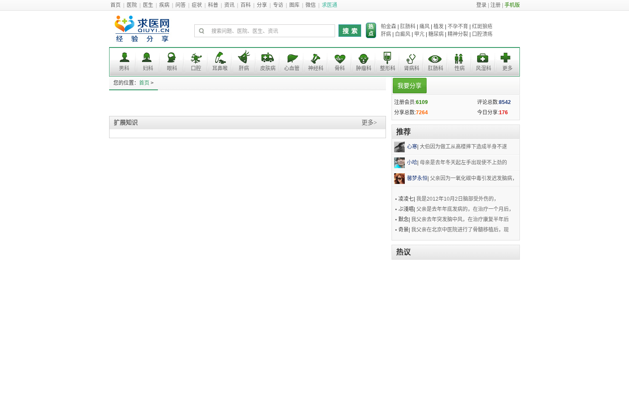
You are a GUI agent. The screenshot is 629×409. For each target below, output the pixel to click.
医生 (148, 5)
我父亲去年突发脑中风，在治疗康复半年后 (460, 219)
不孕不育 (458, 27)
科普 (213, 5)
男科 (124, 68)
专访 (278, 5)
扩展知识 (126, 122)
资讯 (229, 5)
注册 (495, 5)
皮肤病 (268, 68)
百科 (245, 5)
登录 (481, 5)
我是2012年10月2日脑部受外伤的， (457, 199)
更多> (369, 122)
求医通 (329, 5)
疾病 (164, 5)
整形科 (387, 68)
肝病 (386, 34)
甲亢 (419, 34)
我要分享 (409, 85)
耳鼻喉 (220, 68)
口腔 (196, 68)
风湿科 (483, 68)
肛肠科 (407, 27)
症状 (197, 5)
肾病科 (411, 68)
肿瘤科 (363, 68)
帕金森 (388, 27)
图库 (294, 5)
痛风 (424, 27)
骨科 (340, 68)
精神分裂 (458, 34)
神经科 (315, 68)
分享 (262, 5)
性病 (459, 68)
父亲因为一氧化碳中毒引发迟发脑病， (473, 178)
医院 (132, 5)
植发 (438, 27)
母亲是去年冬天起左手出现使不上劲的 (463, 163)
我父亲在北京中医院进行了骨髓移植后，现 (460, 230)
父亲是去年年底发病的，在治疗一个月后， (465, 209)
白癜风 (402, 34)
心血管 (292, 68)
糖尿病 (436, 34)
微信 (311, 5)
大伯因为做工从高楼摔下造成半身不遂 (463, 147)
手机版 (512, 5)
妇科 (148, 68)
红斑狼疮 (482, 27)
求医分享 (142, 31)
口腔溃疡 (482, 34)
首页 (115, 5)
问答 (180, 5)
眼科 (172, 68)
